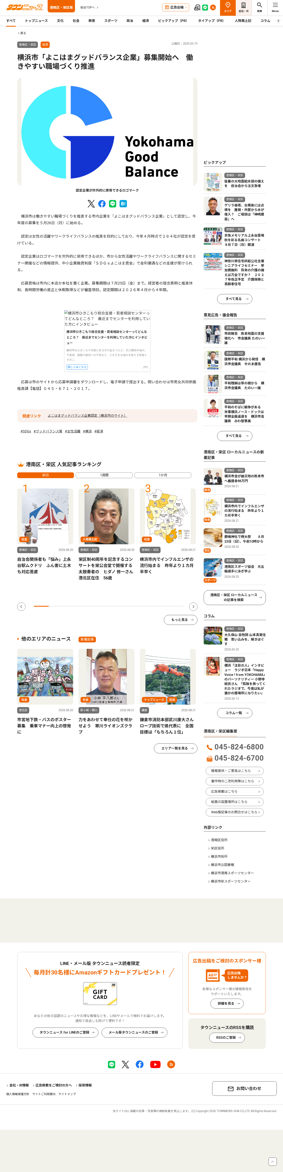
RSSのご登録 (226, 1038)
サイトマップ (67, 1094)
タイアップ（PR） (212, 21)
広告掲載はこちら (224, 791)
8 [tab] (146, 606)
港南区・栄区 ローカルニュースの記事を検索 (233, 597)
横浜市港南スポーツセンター (232, 873)
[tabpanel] (107, 135)
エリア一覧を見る (174, 748)
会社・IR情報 (19, 1085)
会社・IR (244, 11)
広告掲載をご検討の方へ (53, 1085)
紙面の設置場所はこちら (229, 802)
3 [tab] (71, 606)
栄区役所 (217, 848)
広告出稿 (177, 7)
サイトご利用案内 (44, 1094)
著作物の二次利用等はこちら (232, 781)
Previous (21, 607)
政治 (130, 21)
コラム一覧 (233, 713)
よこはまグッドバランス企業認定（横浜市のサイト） (87, 416)
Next (193, 607)
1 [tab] (41, 606)
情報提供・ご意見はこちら (231, 771)
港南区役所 (219, 840)
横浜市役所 (219, 857)
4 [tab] (86, 606)
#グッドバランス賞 (48, 431)
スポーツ (110, 21)
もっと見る (179, 620)
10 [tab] (176, 606)
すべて (11, 21)
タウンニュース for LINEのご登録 (64, 1032)
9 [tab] (161, 606)
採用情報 (85, 1085)
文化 (60, 21)
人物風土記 (243, 21)
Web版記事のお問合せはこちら (234, 812)
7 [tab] (131, 606)
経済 (145, 21)
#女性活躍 (72, 431)
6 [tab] (116, 606)
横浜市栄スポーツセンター (231, 881)
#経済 (98, 431)
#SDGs (26, 431)
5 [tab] (101, 606)
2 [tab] (56, 606)
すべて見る (234, 299)
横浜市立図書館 (222, 865)
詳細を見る (226, 1003)
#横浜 (87, 431)
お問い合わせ (248, 1088)
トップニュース (36, 21)
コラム (265, 21)
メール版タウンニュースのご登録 (133, 1032)
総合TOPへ (87, 7)
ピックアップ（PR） (173, 21)
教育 (91, 21)
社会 (76, 21)
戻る (23, 33)
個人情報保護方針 (17, 1094)
